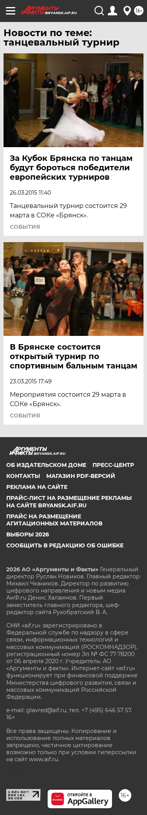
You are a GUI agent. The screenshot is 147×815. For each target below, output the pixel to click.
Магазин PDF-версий (80, 476)
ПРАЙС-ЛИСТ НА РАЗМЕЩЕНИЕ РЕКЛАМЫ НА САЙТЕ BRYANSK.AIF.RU (69, 501)
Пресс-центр (113, 465)
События (25, 227)
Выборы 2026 (27, 534)
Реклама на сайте (36, 486)
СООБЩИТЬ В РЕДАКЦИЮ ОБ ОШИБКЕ (64, 545)
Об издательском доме (46, 465)
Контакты (23, 476)
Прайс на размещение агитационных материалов (54, 520)
